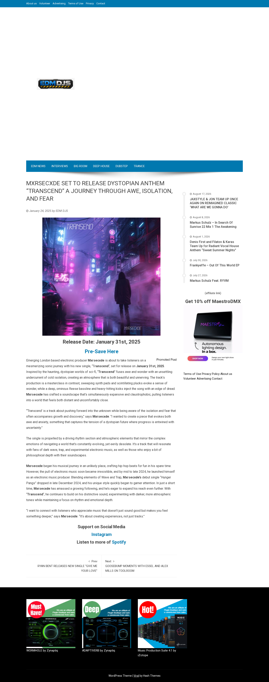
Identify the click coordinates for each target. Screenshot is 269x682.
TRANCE (139, 166)
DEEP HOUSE (101, 166)
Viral (136, 675)
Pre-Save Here (101, 351)
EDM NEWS (38, 166)
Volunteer (44, 3)
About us (31, 3)
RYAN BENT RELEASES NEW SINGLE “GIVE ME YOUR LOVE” (67, 566)
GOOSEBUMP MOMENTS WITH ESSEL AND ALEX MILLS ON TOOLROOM (136, 566)
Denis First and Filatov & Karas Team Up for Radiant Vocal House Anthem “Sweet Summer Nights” (214, 246)
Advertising (59, 3)
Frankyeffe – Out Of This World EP (214, 265)
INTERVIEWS (59, 166)
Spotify (119, 542)
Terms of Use (75, 3)
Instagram (101, 534)
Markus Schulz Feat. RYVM (209, 281)
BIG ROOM (80, 166)
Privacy (90, 3)
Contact (100, 3)
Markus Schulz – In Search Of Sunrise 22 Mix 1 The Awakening (213, 225)
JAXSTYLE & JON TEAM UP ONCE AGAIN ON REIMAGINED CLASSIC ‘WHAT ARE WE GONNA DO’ (214, 203)
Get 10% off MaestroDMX (213, 301)
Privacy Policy (211, 374)
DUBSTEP (122, 166)
